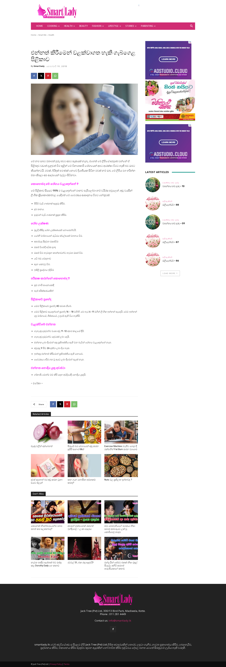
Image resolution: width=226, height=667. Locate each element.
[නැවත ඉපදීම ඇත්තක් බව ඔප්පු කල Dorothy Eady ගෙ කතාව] (47, 548)
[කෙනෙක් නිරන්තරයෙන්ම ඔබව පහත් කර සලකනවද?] (47, 511)
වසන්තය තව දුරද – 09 (174, 223)
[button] (191, 26)
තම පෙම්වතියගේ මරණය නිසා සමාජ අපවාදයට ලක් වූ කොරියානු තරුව (119, 529)
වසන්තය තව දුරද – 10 (173, 186)
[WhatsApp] (55, 76)
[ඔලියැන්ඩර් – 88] (152, 203)
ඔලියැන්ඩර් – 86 (171, 260)
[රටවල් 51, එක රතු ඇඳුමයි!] (84, 548)
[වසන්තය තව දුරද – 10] (152, 184)
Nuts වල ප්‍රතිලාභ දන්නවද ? (118, 479)
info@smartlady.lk (120, 620)
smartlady (39, 66)
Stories (129, 26)
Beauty (83, 26)
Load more (169, 273)
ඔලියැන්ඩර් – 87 (171, 242)
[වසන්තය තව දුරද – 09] (152, 221)
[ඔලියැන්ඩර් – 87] (152, 240)
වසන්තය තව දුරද (171, 183)
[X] (41, 76)
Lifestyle (113, 26)
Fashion (96, 26)
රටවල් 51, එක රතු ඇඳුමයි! (80, 562)
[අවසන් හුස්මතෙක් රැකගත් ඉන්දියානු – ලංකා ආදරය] (84, 511)
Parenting (147, 26)
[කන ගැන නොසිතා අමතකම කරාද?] (84, 465)
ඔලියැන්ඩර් (167, 201)
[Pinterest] (48, 76)
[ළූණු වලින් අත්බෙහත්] (47, 432)
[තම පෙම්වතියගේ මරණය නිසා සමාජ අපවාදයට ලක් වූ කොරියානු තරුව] (121, 511)
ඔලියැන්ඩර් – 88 (171, 204)
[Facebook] (34, 76)
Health (68, 26)
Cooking (52, 26)
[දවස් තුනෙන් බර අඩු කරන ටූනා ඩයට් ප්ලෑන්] (47, 465)
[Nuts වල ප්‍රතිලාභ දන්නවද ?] (121, 465)
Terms (66, 664)
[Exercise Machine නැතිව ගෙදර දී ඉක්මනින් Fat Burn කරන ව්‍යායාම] (121, 432)
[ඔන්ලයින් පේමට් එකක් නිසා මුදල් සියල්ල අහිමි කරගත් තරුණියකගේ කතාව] (121, 548)
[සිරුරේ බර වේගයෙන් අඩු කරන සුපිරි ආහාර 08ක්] (84, 432)
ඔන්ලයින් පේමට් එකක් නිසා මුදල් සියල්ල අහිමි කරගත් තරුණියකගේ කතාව (120, 565)
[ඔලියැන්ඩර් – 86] (152, 259)
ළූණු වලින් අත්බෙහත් (42, 446)
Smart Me (42, 35)
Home (39, 26)
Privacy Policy (56, 664)
